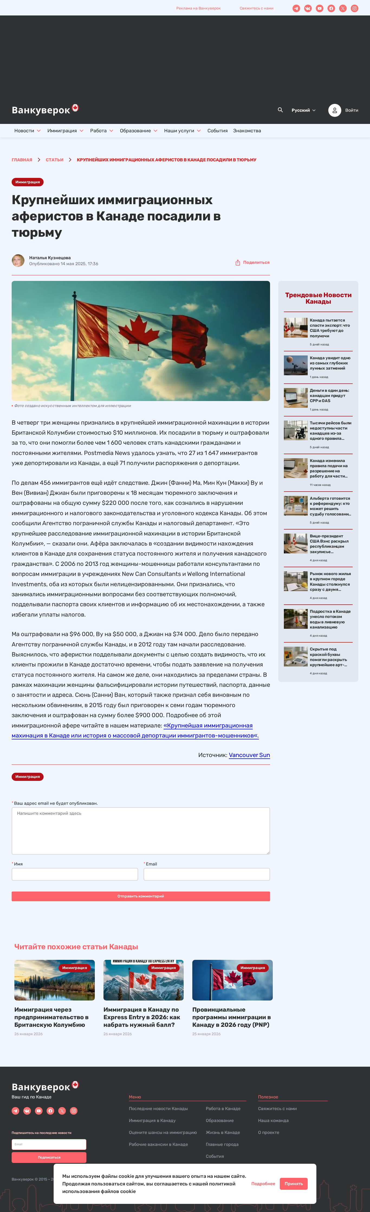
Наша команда (273, 1120)
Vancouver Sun (249, 755)
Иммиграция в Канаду (152, 1120)
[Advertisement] (185, 63)
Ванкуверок (23, 1179)
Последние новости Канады (158, 1108)
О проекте (268, 1132)
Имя (18, 864)
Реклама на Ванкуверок (198, 8)
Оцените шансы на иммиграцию (163, 1132)
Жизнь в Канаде (223, 1132)
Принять (294, 1183)
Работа (98, 131)
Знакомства (247, 131)
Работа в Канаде (223, 1108)
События (217, 131)
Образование (135, 131)
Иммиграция (62, 131)
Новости (24, 131)
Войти (351, 110)
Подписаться (49, 1157)
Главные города (222, 1144)
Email (151, 864)
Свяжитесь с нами (257, 8)
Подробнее (263, 1183)
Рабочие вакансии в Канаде (158, 1144)
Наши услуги (179, 131)
